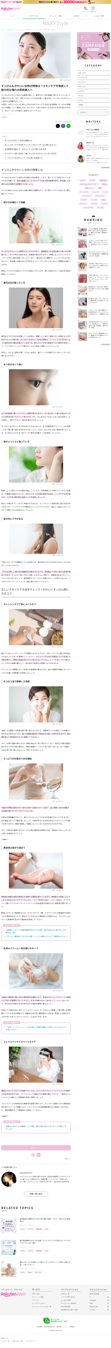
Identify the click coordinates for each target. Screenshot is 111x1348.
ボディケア (82, 87)
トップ (12, 16)
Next (67, 1159)
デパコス (94, 204)
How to (4, 117)
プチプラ (84, 200)
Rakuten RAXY (10, 9)
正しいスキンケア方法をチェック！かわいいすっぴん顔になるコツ (30, 144)
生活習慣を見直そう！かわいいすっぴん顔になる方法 (25, 149)
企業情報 (39, 1327)
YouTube (92, 1310)
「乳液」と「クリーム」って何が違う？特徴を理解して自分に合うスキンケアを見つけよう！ (36, 1028)
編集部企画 (39, 1229)
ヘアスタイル (87, 196)
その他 (80, 105)
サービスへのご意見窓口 (68, 1303)
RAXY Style (34, 16)
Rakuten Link (94, 1306)
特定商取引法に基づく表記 (69, 1310)
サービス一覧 (5, 1341)
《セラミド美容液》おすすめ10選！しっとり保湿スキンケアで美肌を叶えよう (36, 936)
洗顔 (47, 1229)
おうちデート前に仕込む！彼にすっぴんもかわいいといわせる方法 (30, 153)
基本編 (29, 1272)
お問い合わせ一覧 (17, 1341)
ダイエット (83, 204)
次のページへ (36, 1147)
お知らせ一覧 (65, 1294)
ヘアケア (81, 91)
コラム (80, 100)
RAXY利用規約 (65, 1306)
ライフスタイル (88, 207)
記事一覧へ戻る (36, 1193)
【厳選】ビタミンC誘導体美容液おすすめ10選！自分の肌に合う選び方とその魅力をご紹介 (36, 931)
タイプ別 (100, 207)
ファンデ (104, 204)
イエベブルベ (100, 196)
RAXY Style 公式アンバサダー (89, 184)
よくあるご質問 (99, 16)
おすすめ (30, 1229)
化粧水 (104, 200)
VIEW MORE (105, 167)
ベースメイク (82, 77)
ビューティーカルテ (38, 1303)
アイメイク (82, 82)
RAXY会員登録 (94, 1294)
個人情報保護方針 (49, 1327)
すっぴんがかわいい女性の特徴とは (18, 140)
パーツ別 (94, 200)
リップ (105, 192)
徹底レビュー (90, 188)
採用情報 (71, 1327)
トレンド (95, 192)
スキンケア (10, 114)
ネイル (80, 96)
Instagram (93, 1300)
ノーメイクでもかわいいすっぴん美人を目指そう (23, 157)
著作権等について (62, 1327)
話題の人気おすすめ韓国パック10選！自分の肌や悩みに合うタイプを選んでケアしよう (36, 1127)
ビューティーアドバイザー (40, 1306)
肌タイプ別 (38, 1272)
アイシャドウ (84, 192)
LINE (91, 1303)
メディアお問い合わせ (68, 1297)
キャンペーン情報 (55, 16)
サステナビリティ (31, 1341)
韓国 (100, 188)
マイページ (35, 1300)
